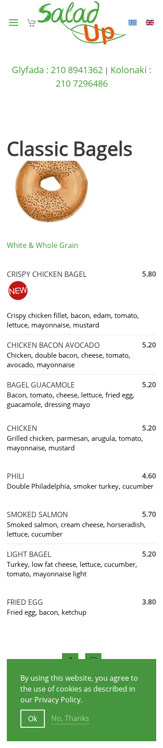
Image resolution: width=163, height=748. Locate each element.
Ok (32, 719)
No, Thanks (70, 718)
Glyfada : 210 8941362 (57, 70)
